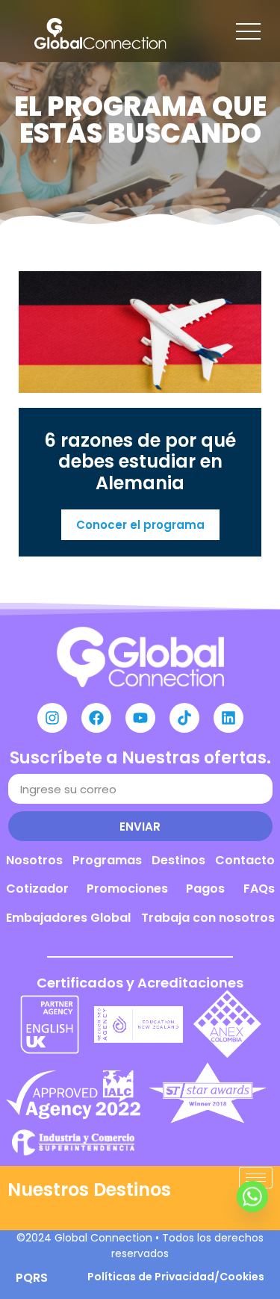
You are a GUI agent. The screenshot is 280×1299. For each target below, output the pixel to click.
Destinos (178, 860)
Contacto (245, 860)
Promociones (127, 888)
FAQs (259, 888)
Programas (107, 860)
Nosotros (34, 860)
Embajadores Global (68, 917)
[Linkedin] (228, 718)
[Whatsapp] (252, 1208)
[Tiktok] (184, 718)
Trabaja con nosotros (208, 917)
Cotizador (37, 888)
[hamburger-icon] (256, 1177)
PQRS (32, 1277)
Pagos (205, 888)
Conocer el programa (140, 525)
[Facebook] (96, 718)
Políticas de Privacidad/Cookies (175, 1276)
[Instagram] (52, 718)
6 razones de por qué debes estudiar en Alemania (140, 462)
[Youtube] (140, 718)
